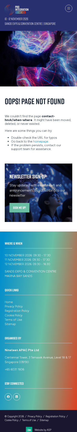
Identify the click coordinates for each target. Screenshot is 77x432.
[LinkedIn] (16, 396)
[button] (68, 8)
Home (9, 302)
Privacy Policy (14, 306)
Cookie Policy (14, 315)
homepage (40, 141)
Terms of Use (13, 320)
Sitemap (10, 324)
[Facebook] (8, 396)
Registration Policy (17, 311)
